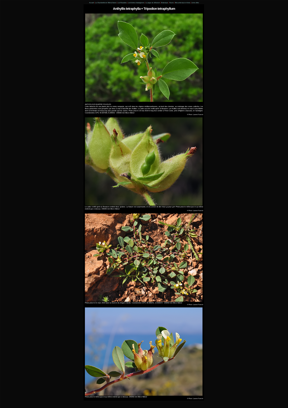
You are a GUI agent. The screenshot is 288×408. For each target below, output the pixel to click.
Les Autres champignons (136, 2)
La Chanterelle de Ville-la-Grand (106, 2)
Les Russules (122, 2)
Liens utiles (195, 2)
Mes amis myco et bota (182, 2)
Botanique (164, 2)
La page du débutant (153, 2)
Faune (171, 2)
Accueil (91, 2)
